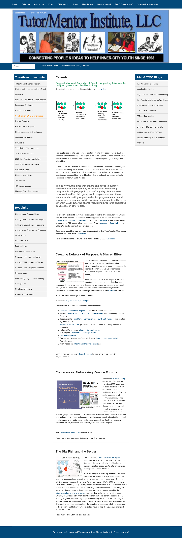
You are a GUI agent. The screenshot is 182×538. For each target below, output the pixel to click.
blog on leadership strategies (77, 301)
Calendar (26, 4)
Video (50, 4)
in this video (100, 89)
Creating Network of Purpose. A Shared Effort (89, 254)
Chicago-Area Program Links (27, 214)
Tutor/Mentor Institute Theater (85, 344)
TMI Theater (20, 180)
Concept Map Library (23, 175)
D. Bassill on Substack (146, 111)
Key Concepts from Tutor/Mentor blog (152, 95)
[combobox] (23, 66)
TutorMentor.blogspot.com (147, 84)
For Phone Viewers (38, 13)
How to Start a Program (25, 127)
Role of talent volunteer (69, 324)
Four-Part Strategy (104, 319)
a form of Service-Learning (89, 330)
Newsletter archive (22, 170)
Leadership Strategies (24, 105)
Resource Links (21, 241)
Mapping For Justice (145, 89)
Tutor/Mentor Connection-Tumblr (150, 105)
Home (14, 4)
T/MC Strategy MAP (124, 4)
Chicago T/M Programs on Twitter (29, 262)
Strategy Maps (21, 273)
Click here (110, 239)
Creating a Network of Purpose (72, 311)
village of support (84, 354)
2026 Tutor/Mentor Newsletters (28, 159)
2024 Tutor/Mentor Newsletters (28, 164)
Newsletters (87, 4)
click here (81, 234)
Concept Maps (18, 13)
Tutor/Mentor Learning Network (28, 84)
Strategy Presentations (147, 4)
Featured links (21, 246)
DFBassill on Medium (145, 116)
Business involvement (24, 110)
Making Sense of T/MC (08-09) (149, 132)
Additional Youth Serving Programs (29, 225)
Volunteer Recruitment (24, 137)
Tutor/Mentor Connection (83, 319)
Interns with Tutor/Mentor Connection (152, 122)
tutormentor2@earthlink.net (110, 223)
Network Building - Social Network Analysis (151, 140)
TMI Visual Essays (23, 186)
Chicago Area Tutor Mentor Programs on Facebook (30, 232)
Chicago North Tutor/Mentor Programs (30, 219)
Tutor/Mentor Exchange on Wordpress (152, 100)
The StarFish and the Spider (76, 451)
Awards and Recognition (25, 294)
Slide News (63, 4)
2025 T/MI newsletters (24, 154)
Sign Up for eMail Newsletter (27, 148)
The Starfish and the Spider (109, 457)
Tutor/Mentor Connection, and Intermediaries (85, 313)
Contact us (39, 4)
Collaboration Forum (23, 289)
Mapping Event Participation (26, 191)
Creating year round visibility (107, 338)
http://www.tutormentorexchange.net (70, 493)
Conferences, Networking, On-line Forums (86, 372)
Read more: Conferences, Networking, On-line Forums (80, 438)
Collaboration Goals (68, 335)
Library (75, 4)
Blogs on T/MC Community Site (150, 127)
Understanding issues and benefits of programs (30, 91)
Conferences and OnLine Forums (28, 132)
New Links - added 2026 (25, 251)
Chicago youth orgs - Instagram (28, 257)
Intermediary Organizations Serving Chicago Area (29, 281)
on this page (102, 220)
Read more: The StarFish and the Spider (74, 515)
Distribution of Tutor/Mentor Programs (30, 100)
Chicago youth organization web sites (71, 220)
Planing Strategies (22, 121)
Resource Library (118, 378)
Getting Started (104, 4)
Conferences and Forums (70, 433)
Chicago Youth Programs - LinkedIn (29, 268)
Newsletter (19, 143)
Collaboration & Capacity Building (29, 116)
